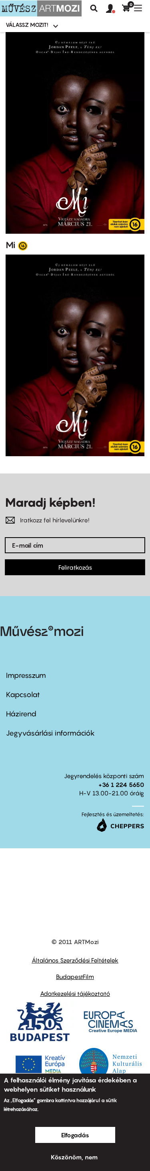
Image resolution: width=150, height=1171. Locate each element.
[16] (23, 245)
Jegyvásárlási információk (50, 733)
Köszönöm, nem (74, 1157)
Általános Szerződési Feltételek (75, 960)
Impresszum (26, 675)
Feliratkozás (75, 567)
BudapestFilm (75, 976)
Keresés (94, 8)
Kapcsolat (23, 694)
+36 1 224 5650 (121, 784)
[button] (114, 9)
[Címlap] (41, 8)
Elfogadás (75, 1135)
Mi (11, 245)
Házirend (21, 714)
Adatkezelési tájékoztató (75, 993)
